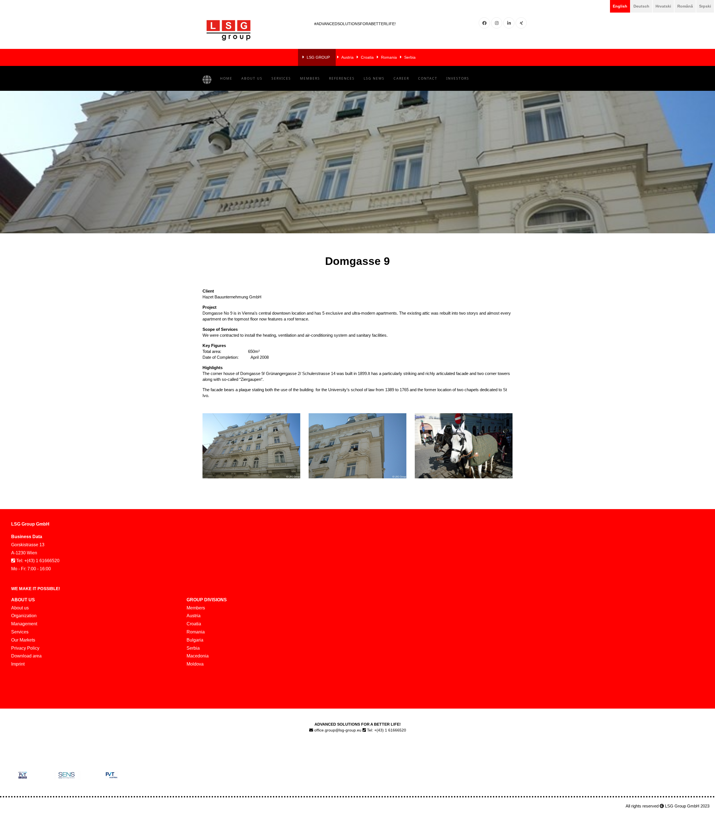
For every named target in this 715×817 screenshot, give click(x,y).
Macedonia (198, 656)
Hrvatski (663, 6)
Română (685, 6)
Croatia (367, 57)
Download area (26, 656)
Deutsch (641, 6)
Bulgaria (195, 640)
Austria (347, 57)
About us (252, 78)
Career (401, 78)
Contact (427, 78)
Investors (457, 78)
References (342, 78)
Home (226, 78)
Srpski (705, 6)
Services (281, 78)
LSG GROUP (318, 57)
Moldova (195, 664)
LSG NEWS (374, 78)
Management (24, 623)
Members (310, 78)
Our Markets (23, 640)
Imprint (18, 664)
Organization (24, 615)
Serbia (410, 57)
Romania (389, 57)
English (620, 6)
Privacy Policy (25, 648)
